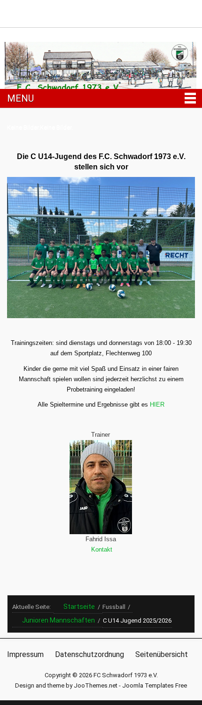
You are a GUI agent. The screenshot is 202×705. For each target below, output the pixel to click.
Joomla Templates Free (154, 685)
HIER (157, 404)
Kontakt (100, 549)
